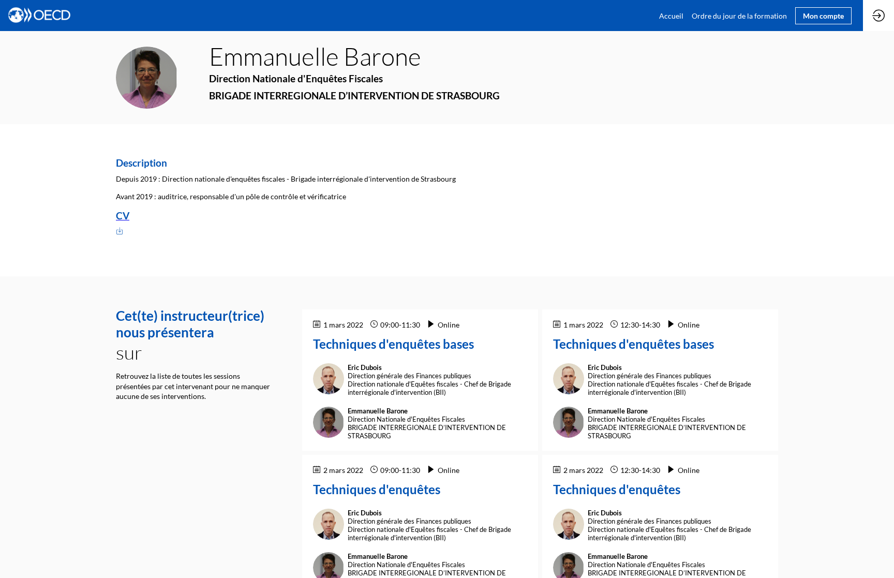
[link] (671, 15)
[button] (823, 15)
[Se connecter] (878, 15)
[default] (739, 15)
